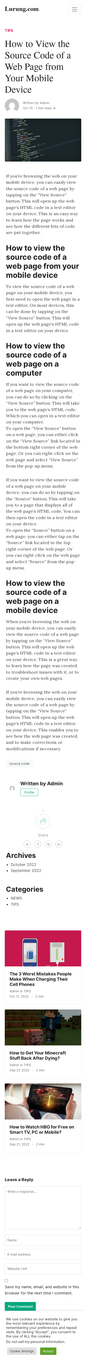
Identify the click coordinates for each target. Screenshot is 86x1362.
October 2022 (23, 864)
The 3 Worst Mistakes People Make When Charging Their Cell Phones (41, 979)
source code (19, 763)
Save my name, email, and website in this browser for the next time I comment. (42, 1289)
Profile (29, 792)
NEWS (16, 898)
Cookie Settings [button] (22, 1351)
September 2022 (26, 870)
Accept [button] (48, 1351)
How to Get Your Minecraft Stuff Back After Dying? (38, 1055)
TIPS (9, 30)
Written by (36, 103)
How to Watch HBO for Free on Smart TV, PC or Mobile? (42, 1129)
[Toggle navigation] (74, 9)
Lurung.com (22, 8)
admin (15, 991)
